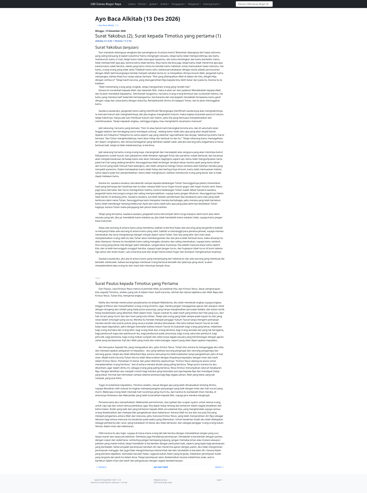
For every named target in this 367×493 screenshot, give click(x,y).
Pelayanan (193, 4)
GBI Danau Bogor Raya (106, 4)
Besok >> (219, 467)
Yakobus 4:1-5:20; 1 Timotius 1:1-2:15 (113, 41)
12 (117, 25)
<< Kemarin (101, 467)
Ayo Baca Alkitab (106, 25)
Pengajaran (177, 4)
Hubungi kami (210, 4)
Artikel (163, 4)
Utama (131, 4)
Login (219, 480)
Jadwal (152, 4)
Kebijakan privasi (160, 480)
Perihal (141, 4)
